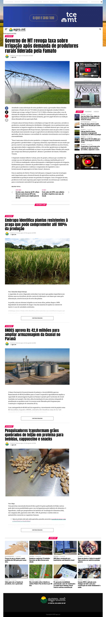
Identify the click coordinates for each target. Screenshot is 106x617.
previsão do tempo (57, 519)
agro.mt (14, 57)
